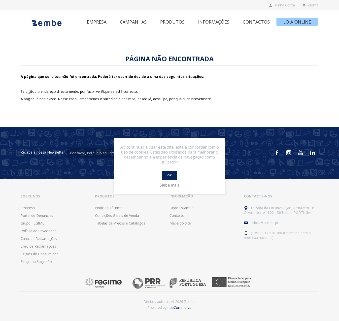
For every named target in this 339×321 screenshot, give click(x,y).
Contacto (177, 215)
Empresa (28, 207)
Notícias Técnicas (109, 207)
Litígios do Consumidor (39, 254)
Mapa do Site (180, 223)
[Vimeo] (312, 153)
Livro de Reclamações (38, 246)
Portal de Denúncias (37, 215)
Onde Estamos (181, 207)
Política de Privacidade (39, 230)
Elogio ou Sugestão (36, 261)
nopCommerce (180, 307)
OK (169, 175)
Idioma (312, 5)
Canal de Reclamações (39, 238)
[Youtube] (301, 153)
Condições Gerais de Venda (117, 215)
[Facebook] (277, 153)
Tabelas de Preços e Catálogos (120, 223)
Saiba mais (169, 185)
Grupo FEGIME (32, 223)
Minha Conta (284, 5)
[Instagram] (289, 153)
